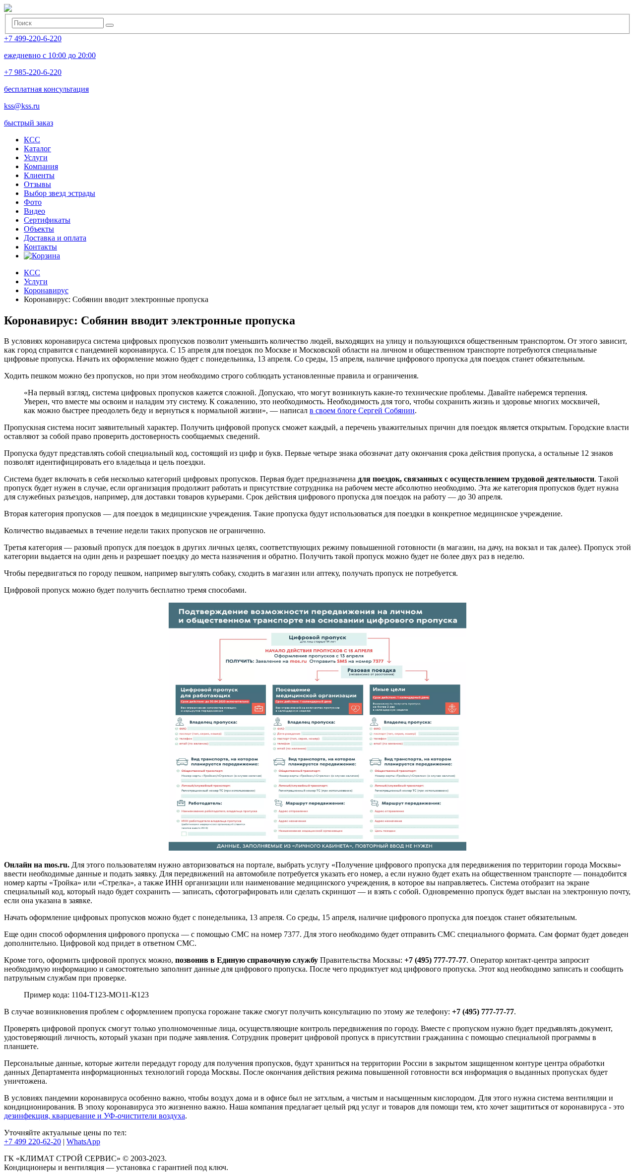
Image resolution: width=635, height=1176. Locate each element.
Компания (41, 166)
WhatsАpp (83, 1141)
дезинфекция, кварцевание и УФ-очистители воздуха (94, 1116)
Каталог (37, 148)
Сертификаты (47, 220)
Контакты (40, 247)
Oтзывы (37, 184)
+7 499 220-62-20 (32, 1141)
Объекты (39, 229)
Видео (34, 211)
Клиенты (39, 175)
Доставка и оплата (55, 238)
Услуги (36, 157)
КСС (32, 139)
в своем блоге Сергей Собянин (362, 410)
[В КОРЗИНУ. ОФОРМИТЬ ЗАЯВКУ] (42, 255)
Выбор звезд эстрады (59, 193)
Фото (33, 202)
